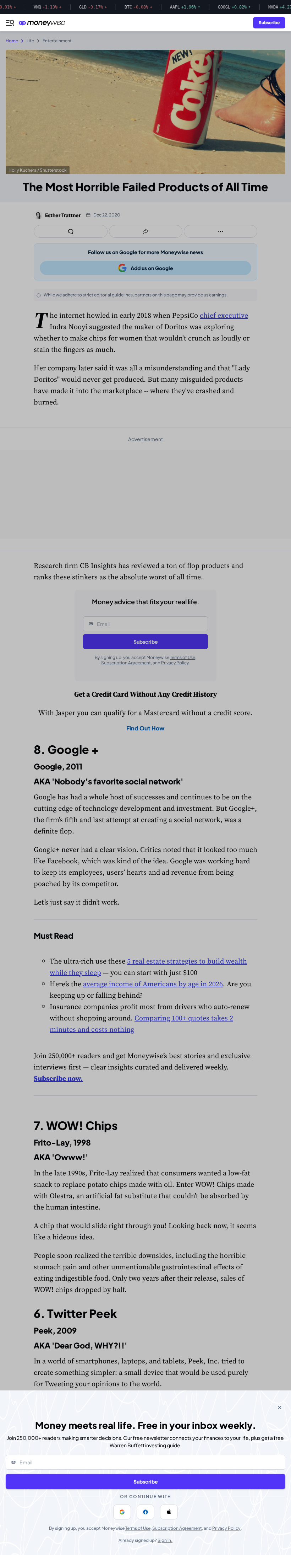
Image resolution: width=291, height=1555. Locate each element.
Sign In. (165, 1540)
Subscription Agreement (177, 1528)
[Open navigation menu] (10, 22)
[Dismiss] (279, 1407)
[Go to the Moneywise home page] (43, 23)
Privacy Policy (226, 1528)
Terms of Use (137, 1528)
